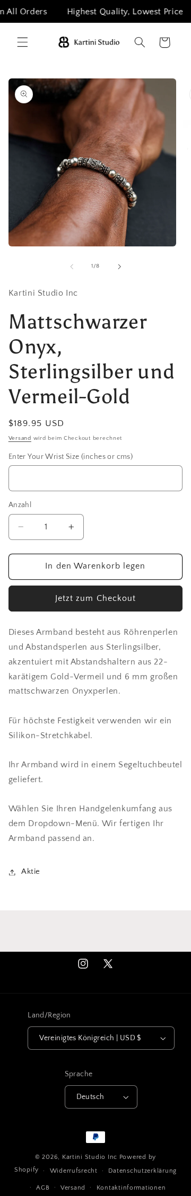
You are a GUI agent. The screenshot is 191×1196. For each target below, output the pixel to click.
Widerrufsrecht (74, 1170)
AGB (42, 1187)
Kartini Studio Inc (89, 1157)
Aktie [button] (30, 871)
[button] (22, 42)
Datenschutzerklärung (142, 1170)
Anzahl (20, 505)
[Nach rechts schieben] (119, 266)
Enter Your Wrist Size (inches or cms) (70, 457)
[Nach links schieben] (71, 266)
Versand (19, 438)
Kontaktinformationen (131, 1187)
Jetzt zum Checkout (95, 598)
